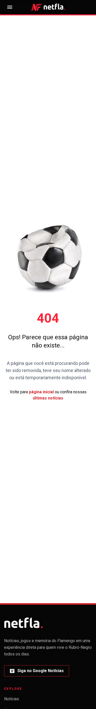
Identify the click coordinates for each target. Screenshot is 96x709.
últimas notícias (48, 398)
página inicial (41, 391)
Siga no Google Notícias (36, 672)
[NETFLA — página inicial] (48, 7)
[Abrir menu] (9, 7)
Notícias (11, 698)
